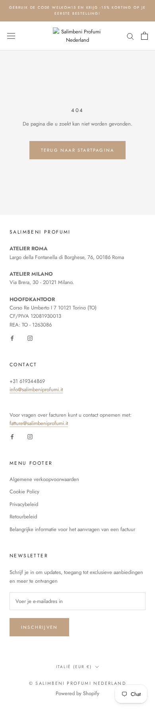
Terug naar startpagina (77, 150)
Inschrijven (39, 627)
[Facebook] (12, 337)
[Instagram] (30, 337)
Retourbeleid (23, 516)
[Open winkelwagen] (144, 36)
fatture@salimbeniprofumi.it (39, 423)
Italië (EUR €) (74, 667)
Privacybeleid (24, 504)
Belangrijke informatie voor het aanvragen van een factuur (72, 529)
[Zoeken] (130, 36)
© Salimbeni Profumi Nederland (77, 683)
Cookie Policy (24, 491)
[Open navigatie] (11, 36)
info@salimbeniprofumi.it (36, 389)
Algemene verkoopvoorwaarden (44, 479)
